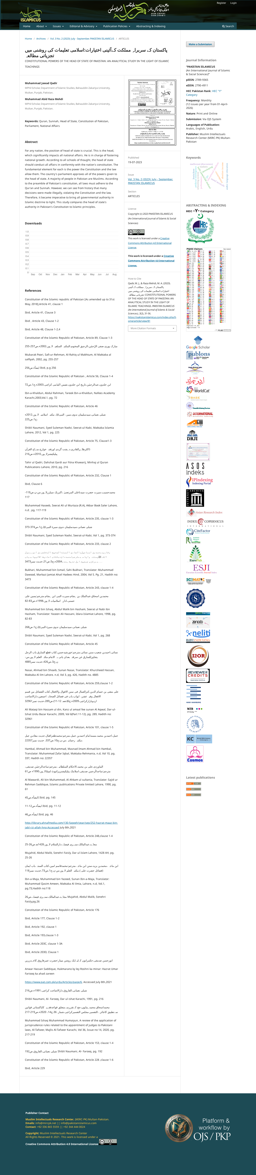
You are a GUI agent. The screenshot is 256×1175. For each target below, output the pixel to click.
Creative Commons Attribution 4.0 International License (149, 243)
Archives (41, 38)
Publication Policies (115, 26)
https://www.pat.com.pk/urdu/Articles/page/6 (53, 982)
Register (221, 2)
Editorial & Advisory (82, 26)
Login (233, 2)
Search (229, 26)
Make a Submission (200, 44)
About (40, 26)
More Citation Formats (143, 328)
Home (26, 26)
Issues (57, 26)
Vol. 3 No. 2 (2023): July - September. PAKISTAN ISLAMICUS (82, 38)
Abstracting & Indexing (150, 26)
